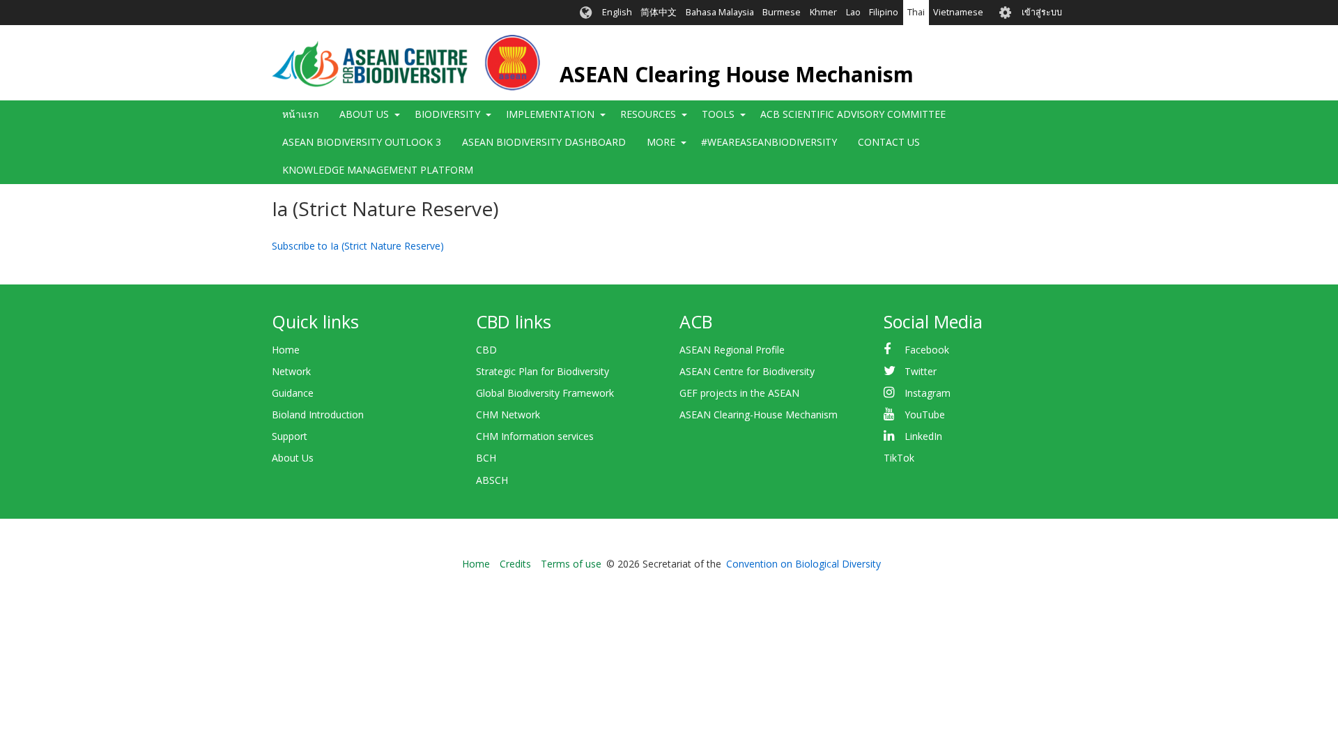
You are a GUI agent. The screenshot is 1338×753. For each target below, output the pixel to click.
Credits (515, 563)
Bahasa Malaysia (720, 12)
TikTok (899, 457)
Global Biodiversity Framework (545, 393)
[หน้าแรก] (406, 63)
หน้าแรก (300, 114)
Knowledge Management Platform (377, 169)
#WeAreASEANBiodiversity (769, 142)
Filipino (883, 12)
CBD (486, 349)
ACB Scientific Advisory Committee (853, 114)
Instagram (928, 393)
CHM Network (508, 414)
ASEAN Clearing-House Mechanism (758, 414)
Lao (853, 12)
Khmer (823, 12)
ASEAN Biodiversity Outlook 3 (361, 142)
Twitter (921, 371)
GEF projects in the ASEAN (739, 393)
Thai (916, 12)
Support (289, 436)
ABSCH (492, 480)
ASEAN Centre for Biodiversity (747, 371)
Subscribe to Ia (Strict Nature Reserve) (358, 245)
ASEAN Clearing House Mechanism (737, 74)
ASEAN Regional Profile (732, 349)
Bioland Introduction (318, 414)
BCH (486, 457)
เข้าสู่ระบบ (1042, 12)
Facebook (927, 349)
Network (291, 371)
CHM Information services (535, 436)
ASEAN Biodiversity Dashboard (544, 142)
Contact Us (889, 142)
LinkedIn (923, 436)
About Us (293, 457)
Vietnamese (958, 12)
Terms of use (571, 563)
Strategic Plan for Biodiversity (542, 371)
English (617, 12)
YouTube (925, 414)
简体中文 (658, 12)
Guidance (293, 393)
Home (286, 349)
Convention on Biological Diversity (803, 563)
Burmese (781, 12)
